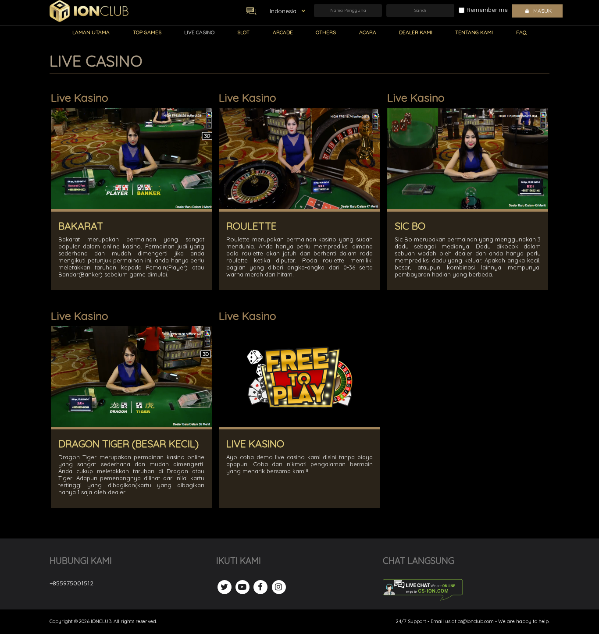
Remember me (487, 9)
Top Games (147, 32)
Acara (367, 32)
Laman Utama (91, 32)
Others (326, 32)
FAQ (521, 32)
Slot (243, 32)
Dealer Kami (415, 32)
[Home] (89, 11)
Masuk (542, 10)
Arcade (283, 32)
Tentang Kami (474, 32)
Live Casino (199, 32)
